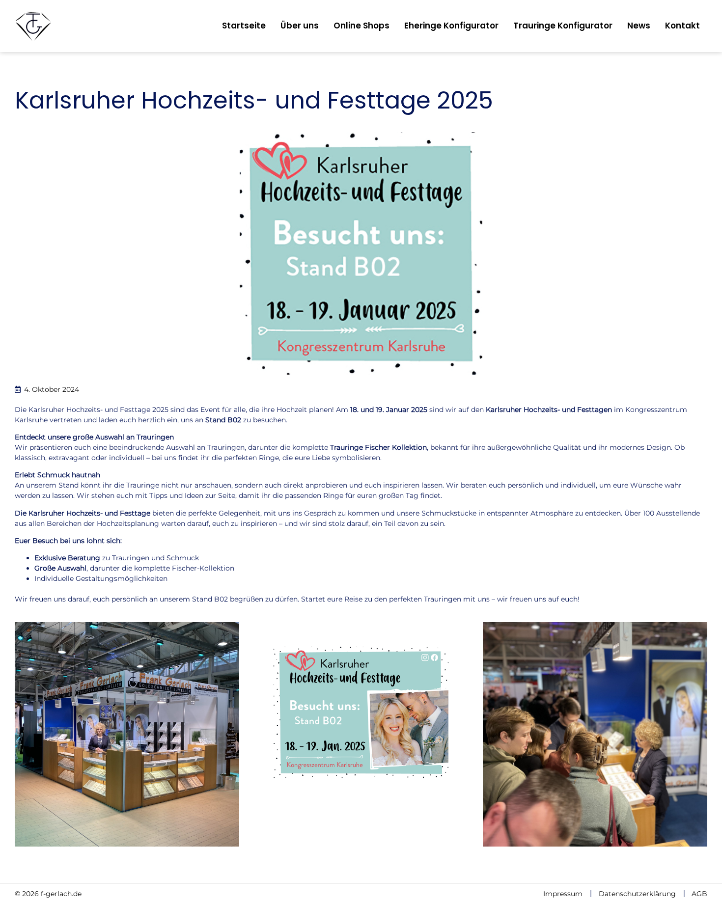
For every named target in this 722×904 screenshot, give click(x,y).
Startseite (244, 25)
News (638, 25)
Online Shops (361, 25)
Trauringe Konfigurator (562, 25)
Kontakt (682, 25)
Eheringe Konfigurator (451, 25)
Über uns (299, 25)
